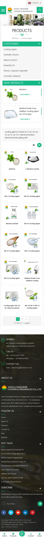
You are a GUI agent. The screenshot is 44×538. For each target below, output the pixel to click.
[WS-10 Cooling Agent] (32, 213)
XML (2, 527)
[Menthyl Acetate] (12, 213)
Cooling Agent (10, 49)
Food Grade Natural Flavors (11, 482)
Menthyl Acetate (12, 224)
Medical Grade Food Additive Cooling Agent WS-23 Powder (32, 279)
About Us (4, 421)
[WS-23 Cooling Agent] (32, 186)
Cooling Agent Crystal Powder (12, 478)
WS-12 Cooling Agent (12, 278)
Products (4, 425)
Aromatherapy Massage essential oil (14, 466)
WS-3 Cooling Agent (12, 196)
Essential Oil (9, 65)
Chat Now (22, 534)
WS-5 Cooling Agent (32, 251)
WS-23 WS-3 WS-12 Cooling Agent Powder (32, 307)
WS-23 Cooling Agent (32, 196)
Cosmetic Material (12, 76)
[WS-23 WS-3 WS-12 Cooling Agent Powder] (32, 295)
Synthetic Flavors (11, 54)
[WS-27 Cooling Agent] (12, 240)
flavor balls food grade (9, 470)
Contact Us (5, 429)
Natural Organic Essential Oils (11, 458)
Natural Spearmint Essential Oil (12, 450)
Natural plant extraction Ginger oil (13, 462)
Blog (2, 433)
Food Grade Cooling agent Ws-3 (13, 454)
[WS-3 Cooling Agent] (12, 186)
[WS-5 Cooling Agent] (32, 240)
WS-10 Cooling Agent (32, 224)
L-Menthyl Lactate (32, 169)
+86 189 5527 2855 (17, 355)
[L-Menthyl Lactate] (32, 158)
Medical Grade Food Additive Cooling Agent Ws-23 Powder (29, 111)
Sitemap (4, 437)
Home (16, 38)
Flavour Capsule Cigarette (16, 70)
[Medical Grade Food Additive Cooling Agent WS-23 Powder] (32, 268)
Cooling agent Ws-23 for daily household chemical (12, 307)
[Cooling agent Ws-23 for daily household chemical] (12, 295)
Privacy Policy (12, 527)
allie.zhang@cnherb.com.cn (21, 368)
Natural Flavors (10, 60)
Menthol (22, 89)
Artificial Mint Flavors (8, 474)
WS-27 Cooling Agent (12, 251)
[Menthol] (11, 95)
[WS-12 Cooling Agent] (12, 268)
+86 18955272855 (22, 358)
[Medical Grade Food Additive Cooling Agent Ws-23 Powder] (11, 114)
